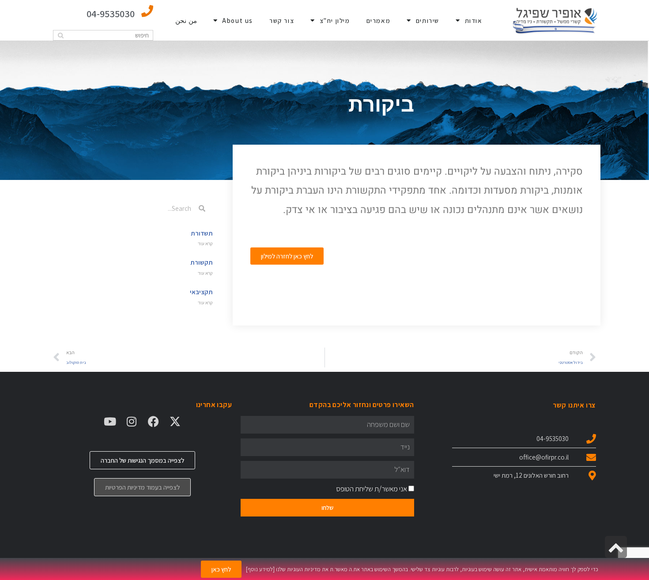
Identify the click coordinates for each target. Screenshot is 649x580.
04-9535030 (111, 13)
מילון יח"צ (335, 20)
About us (237, 20)
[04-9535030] (147, 11)
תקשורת (201, 262)
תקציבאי (201, 292)
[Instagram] (131, 421)
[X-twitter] (175, 421)
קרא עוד (205, 244)
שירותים (427, 20)
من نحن (186, 20)
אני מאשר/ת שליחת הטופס (371, 489)
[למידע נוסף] (260, 569)
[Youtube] (110, 421)
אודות (474, 20)
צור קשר (281, 20)
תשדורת (202, 233)
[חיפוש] (60, 35)
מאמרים (378, 20)
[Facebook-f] (153, 421)
